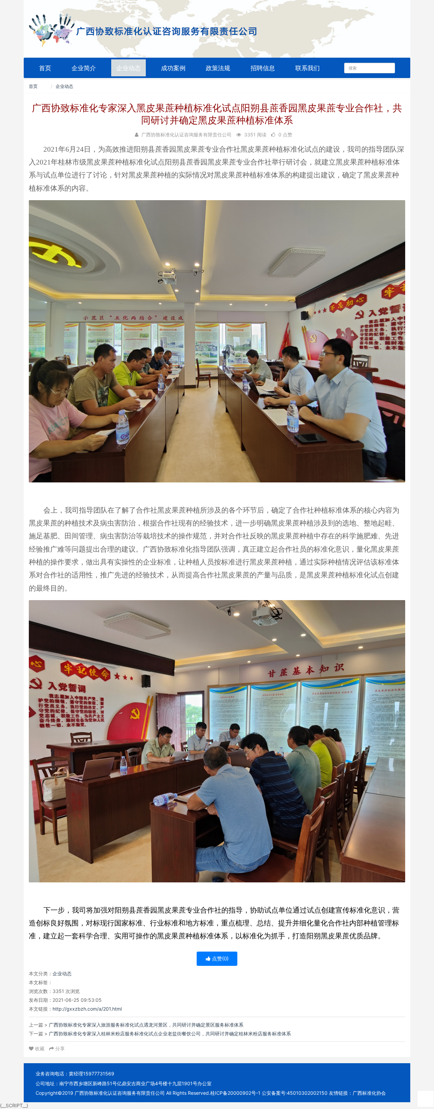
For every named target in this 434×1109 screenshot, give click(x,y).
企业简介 (84, 68)
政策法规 (218, 68)
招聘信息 (263, 68)
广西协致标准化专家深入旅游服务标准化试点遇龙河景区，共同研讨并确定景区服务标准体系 (146, 1025)
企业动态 (128, 68)
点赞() (220, 958)
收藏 (40, 1048)
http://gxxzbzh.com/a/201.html (87, 1009)
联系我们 (307, 68)
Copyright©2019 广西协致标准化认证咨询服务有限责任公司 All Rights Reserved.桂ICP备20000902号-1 (148, 1093)
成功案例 (173, 68)
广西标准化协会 (369, 1093)
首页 (45, 68)
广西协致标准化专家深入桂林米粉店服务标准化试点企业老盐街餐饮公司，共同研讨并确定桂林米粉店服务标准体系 (170, 1033)
